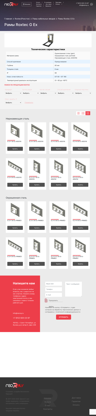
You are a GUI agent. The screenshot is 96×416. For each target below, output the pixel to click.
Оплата (58, 4)
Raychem (9, 408)
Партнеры (58, 2)
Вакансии (48, 6)
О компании (47, 2)
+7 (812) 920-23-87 (82, 3)
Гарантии (38, 6)
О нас (47, 405)
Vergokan (9, 411)
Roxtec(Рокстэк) (22, 19)
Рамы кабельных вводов (44, 19)
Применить (29, 102)
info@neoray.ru (84, 5)
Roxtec (22, 408)
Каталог (47, 398)
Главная (8, 19)
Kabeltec (16, 411)
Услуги (38, 2)
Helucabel (16, 408)
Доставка (48, 4)
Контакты (39, 4)
